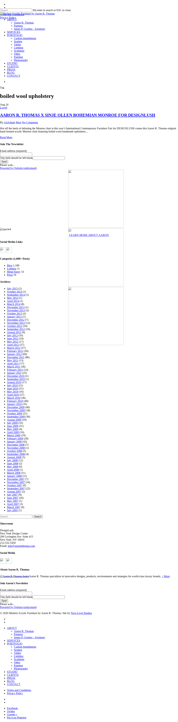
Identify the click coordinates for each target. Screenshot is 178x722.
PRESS (11, 678)
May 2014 (12, 297)
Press (10, 274)
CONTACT (13, 684)
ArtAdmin (9, 122)
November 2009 (16, 410)
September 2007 (16, 488)
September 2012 (16, 329)
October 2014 (14, 291)
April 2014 (13, 301)
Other (17, 662)
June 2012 (12, 338)
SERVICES (13, 640)
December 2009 (16, 407)
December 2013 (16, 307)
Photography (21, 668)
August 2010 (14, 382)
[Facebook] (3, 251)
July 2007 (12, 494)
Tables (17, 653)
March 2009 (13, 435)
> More (166, 576)
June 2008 (12, 463)
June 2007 (12, 497)
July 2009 (12, 422)
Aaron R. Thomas (24, 631)
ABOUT (12, 628)
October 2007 (14, 485)
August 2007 (14, 491)
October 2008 (14, 451)
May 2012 (12, 341)
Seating (18, 649)
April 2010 (13, 394)
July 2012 (12, 335)
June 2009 (12, 426)
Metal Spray (13, 271)
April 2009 (13, 432)
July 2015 (12, 288)
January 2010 (14, 404)
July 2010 (12, 385)
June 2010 (12, 388)
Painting (18, 665)
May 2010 (12, 391)
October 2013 (14, 313)
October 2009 (14, 413)
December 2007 (16, 479)
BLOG (11, 681)
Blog (18, 122)
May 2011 (12, 360)
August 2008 (14, 457)
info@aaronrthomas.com (21, 545)
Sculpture (19, 659)
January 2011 (14, 372)
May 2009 (12, 429)
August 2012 (14, 332)
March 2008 (13, 472)
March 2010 (13, 397)
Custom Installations (25, 646)
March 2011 (13, 366)
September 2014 (16, 294)
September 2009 (16, 416)
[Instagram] (9, 251)
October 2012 (14, 326)
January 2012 (14, 354)
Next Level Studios (81, 613)
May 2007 (12, 500)
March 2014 (13, 304)
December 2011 (15, 357)
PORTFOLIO (14, 643)
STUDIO (12, 671)
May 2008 (12, 466)
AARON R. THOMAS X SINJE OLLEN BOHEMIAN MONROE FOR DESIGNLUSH (77, 115)
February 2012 (15, 351)
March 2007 (13, 507)
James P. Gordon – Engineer (29, 637)
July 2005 (12, 510)
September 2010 (16, 379)
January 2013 (14, 316)
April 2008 (13, 469)
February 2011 (15, 369)
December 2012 (16, 319)
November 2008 (16, 447)
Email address (13, 150)
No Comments (30, 122)
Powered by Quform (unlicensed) (18, 168)
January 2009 (14, 441)
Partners (18, 634)
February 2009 (15, 438)
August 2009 (14, 419)
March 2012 (13, 347)
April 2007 (13, 504)
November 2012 (16, 322)
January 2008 (14, 476)
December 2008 (16, 444)
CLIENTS (13, 674)
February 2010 (15, 401)
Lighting (11, 268)
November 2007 (16, 482)
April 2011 (13, 363)
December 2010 (16, 376)
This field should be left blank (16, 157)
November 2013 (16, 310)
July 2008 (12, 460)
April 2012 (13, 344)
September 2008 (16, 454)
